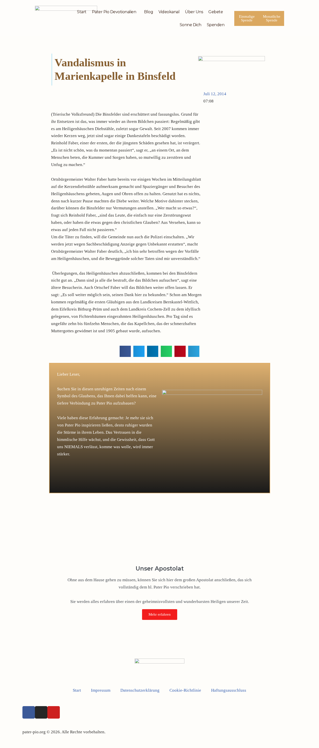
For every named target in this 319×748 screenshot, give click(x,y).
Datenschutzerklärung (140, 690)
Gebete (215, 11)
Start (81, 11)
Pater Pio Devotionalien (114, 11)
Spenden (216, 24)
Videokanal (169, 11)
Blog (148, 11)
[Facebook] (28, 712)
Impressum (100, 690)
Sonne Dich (190, 24)
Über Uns (194, 11)
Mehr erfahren (160, 614)
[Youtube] (53, 712)
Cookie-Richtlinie (185, 690)
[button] (125, 351)
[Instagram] (41, 712)
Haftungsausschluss (228, 690)
